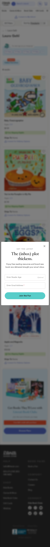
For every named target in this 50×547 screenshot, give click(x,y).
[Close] (44, 246)
